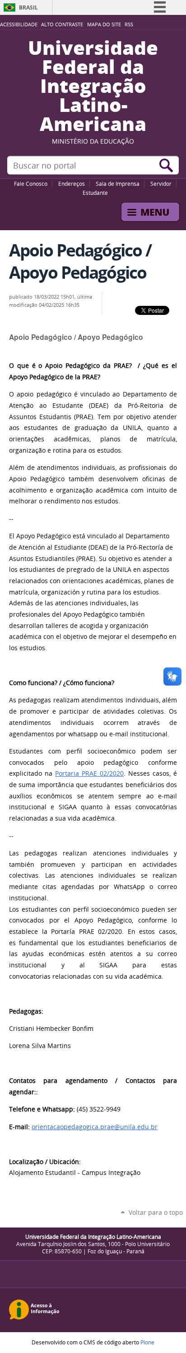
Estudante (95, 192)
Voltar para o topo (156, 1212)
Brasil (28, 7)
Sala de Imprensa (118, 183)
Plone (147, 1342)
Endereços (71, 183)
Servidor (161, 183)
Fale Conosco (30, 183)
